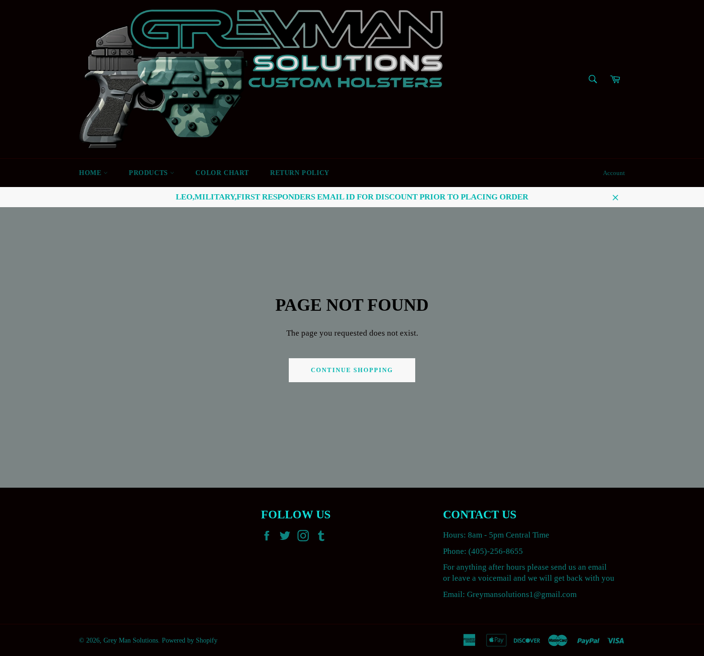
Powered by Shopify (189, 640)
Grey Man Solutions (130, 640)
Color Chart (222, 172)
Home (91, 172)
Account (614, 172)
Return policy (299, 172)
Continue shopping (352, 370)
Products (149, 172)
